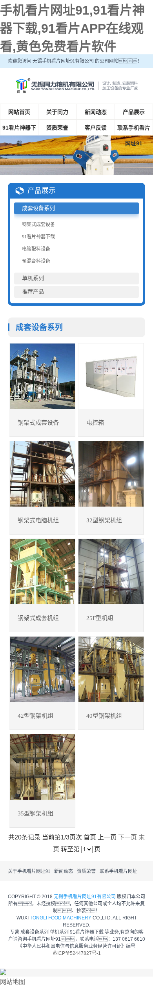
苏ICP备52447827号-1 (77, 953)
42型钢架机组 (35, 716)
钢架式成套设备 (38, 224)
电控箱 (95, 423)
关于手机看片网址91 (29, 871)
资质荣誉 (57, 127)
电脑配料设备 (36, 249)
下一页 (127, 837)
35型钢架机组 (35, 813)
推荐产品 (33, 292)
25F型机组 (99, 618)
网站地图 (12, 982)
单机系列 (33, 278)
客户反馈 (96, 127)
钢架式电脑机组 (38, 520)
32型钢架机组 (104, 520)
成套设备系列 (38, 208)
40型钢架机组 (104, 716)
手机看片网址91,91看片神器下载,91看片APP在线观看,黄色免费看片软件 (72, 28)
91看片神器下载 (19, 135)
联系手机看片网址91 (133, 135)
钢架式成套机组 (38, 618)
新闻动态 (96, 112)
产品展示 (134, 112)
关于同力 (57, 112)
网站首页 (19, 112)
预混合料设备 (36, 261)
